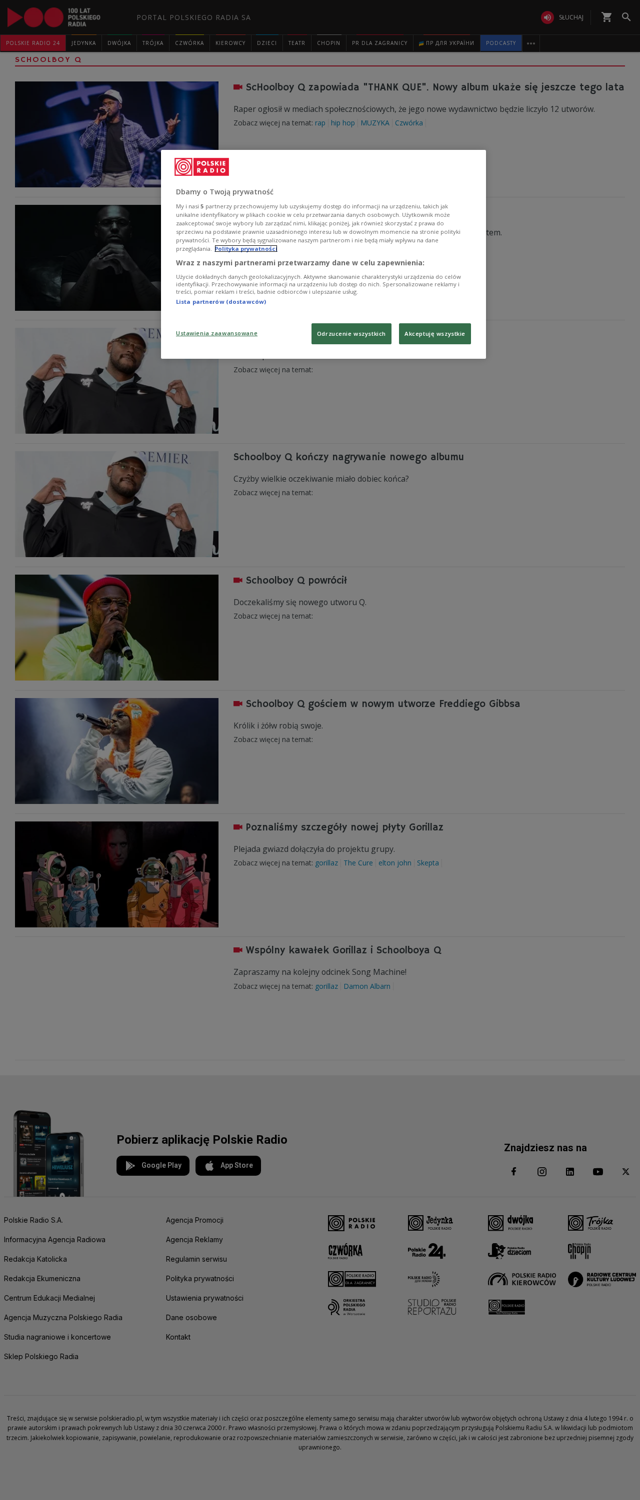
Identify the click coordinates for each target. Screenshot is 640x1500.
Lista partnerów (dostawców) (221, 301)
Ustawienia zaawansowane (217, 333)
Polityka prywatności (246, 248)
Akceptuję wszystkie (435, 333)
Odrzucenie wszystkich (351, 333)
